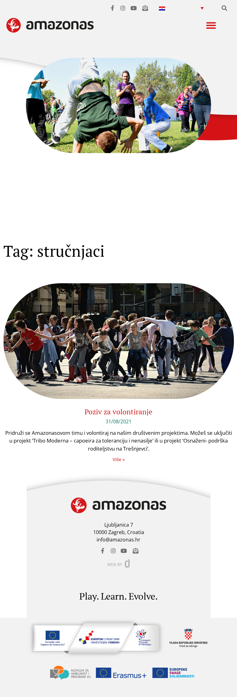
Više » (119, 459)
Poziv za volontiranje (118, 412)
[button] (181, 7)
